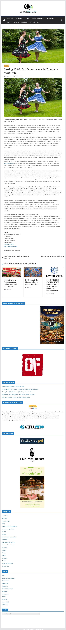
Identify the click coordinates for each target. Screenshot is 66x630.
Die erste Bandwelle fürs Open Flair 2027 (13, 386)
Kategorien (19, 18)
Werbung (16, 22)
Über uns (10, 18)
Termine (4, 558)
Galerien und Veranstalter (9, 537)
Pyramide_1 (5, 591)
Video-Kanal (50, 18)
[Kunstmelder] (4, 20)
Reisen (4, 555)
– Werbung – (5, 515)
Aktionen (7, 65)
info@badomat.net (9, 244)
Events (4, 531)
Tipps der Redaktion (7, 563)
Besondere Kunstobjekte (8, 578)
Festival (4, 534)
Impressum (24, 22)
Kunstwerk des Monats (8, 545)
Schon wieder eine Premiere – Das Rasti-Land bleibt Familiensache (20, 389)
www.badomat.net (9, 163)
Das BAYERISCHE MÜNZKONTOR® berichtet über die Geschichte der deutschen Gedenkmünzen (53, 285)
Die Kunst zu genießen (8, 529)
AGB (28, 18)
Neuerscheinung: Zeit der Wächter (51, 256)
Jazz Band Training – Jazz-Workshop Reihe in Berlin (16, 397)
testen (4, 596)
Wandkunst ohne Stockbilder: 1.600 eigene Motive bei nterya (18, 394)
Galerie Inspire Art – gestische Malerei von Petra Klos (17, 257)
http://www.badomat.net (10, 246)
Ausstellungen (6, 521)
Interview (4, 539)
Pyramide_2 (5, 594)
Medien (4, 550)
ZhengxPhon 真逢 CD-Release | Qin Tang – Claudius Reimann (18, 392)
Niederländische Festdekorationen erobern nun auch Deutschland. (10, 283)
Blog (8, 22)
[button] (23, 18)
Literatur (4, 547)
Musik (3, 553)
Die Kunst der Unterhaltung (9, 526)
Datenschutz (34, 22)
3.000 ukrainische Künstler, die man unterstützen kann (32, 282)
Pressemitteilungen (38, 18)
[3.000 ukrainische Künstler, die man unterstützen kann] (33, 268)
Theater (4, 561)
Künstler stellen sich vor (8, 542)
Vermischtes (5, 566)
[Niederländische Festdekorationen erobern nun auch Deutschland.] (11, 268)
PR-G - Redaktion (19, 76)
